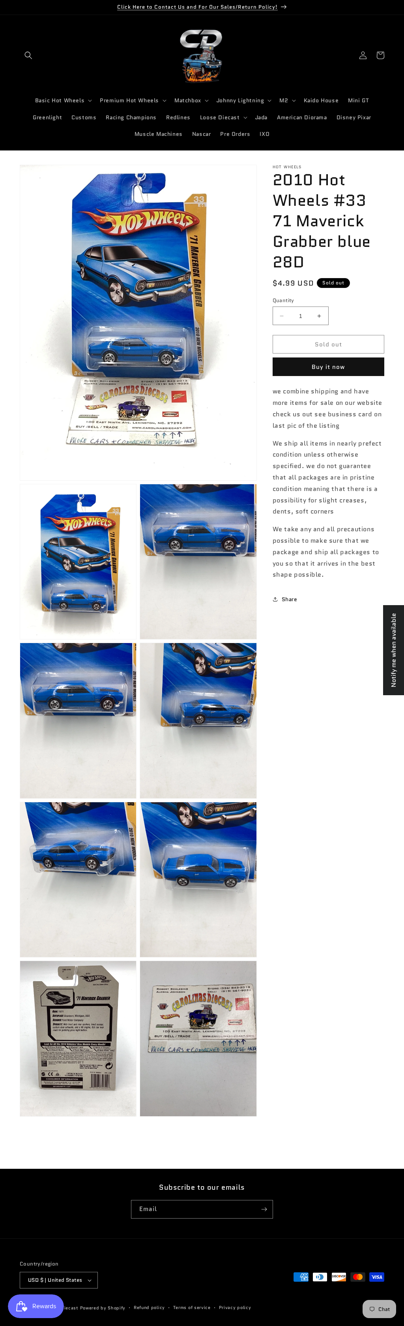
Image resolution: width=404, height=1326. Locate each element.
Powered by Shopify (103, 1308)
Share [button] (289, 599)
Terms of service (192, 1307)
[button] (28, 55)
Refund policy (149, 1307)
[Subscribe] (264, 1209)
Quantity (283, 300)
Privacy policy (235, 1307)
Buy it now (328, 367)
